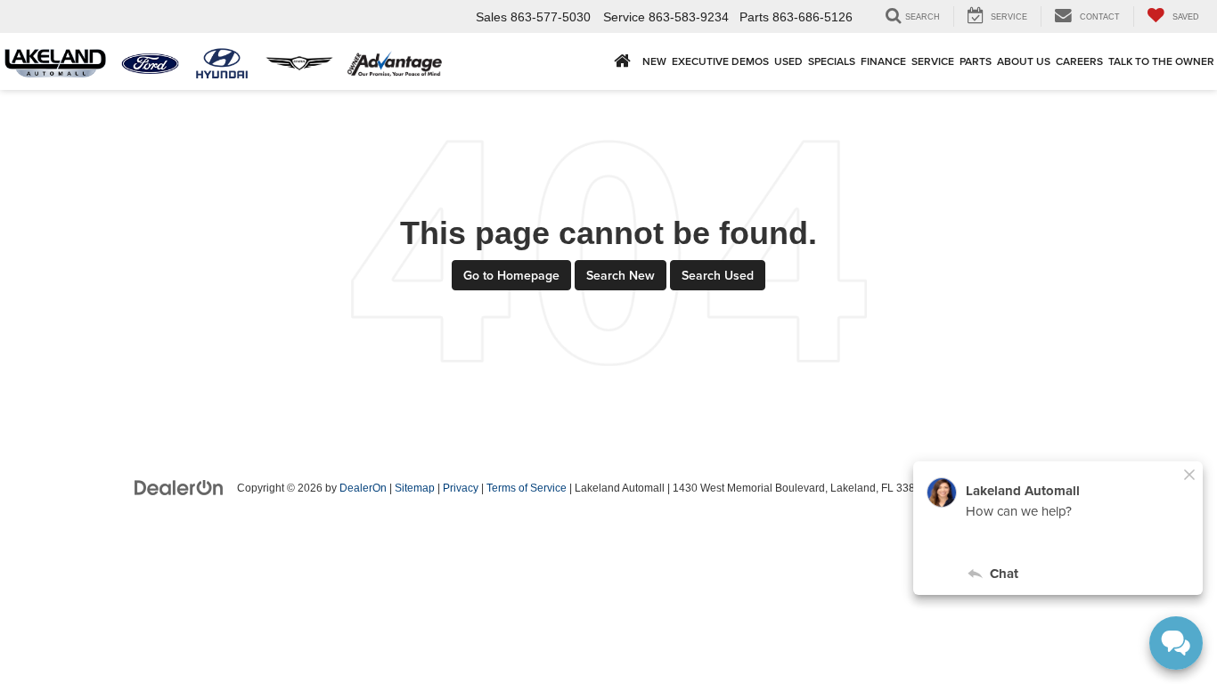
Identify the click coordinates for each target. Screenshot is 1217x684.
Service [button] (932, 61)
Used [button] (788, 61)
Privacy (460, 488)
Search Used (718, 275)
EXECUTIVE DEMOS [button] (720, 61)
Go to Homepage (511, 275)
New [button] (654, 61)
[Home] (622, 61)
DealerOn (363, 488)
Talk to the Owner (1161, 61)
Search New (620, 275)
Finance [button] (883, 61)
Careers (1079, 61)
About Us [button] (1023, 61)
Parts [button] (976, 61)
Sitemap (415, 488)
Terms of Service (526, 488)
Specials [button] (831, 61)
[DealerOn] (179, 487)
